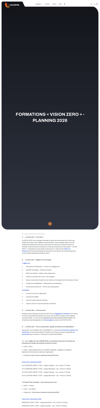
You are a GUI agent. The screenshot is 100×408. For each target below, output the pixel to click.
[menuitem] (38, 4)
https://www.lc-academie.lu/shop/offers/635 (45, 392)
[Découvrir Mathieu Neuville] (94, 4)
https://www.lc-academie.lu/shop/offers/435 (44, 355)
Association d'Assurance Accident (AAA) (33, 234)
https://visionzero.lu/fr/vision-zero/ (38, 253)
